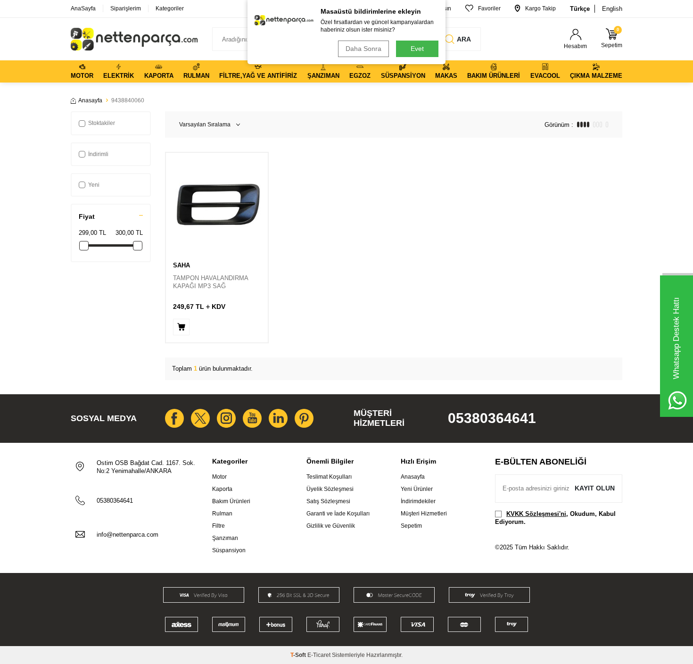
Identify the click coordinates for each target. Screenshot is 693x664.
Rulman (196, 75)
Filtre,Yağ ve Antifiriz (258, 75)
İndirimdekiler (418, 501)
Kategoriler (170, 8)
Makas (446, 75)
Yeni (93, 185)
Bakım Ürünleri (493, 75)
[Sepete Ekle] (181, 327)
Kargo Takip (540, 8)
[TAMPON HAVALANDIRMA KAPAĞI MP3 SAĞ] (217, 204)
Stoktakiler (101, 123)
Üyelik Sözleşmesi (330, 489)
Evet (417, 48)
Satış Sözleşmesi (328, 501)
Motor (82, 75)
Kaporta (158, 75)
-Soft (298, 655)
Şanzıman (323, 75)
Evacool (545, 75)
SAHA (181, 265)
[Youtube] (252, 418)
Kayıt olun (595, 488)
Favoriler (489, 8)
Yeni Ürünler (417, 489)
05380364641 (492, 418)
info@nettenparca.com (127, 534)
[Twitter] (200, 418)
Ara (464, 39)
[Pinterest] (304, 418)
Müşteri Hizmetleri (424, 513)
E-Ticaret (318, 655)
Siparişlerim (125, 8)
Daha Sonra (363, 48)
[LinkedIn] (278, 418)
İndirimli (98, 154)
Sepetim (411, 526)
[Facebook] (174, 418)
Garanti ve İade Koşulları (338, 513)
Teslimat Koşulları (329, 476)
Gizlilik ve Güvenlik (330, 526)
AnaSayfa (83, 8)
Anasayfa (90, 100)
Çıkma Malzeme (596, 75)
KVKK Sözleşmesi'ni (536, 513)
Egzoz (360, 75)
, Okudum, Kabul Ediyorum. (555, 517)
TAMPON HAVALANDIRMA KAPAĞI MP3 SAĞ (210, 282)
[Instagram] (226, 418)
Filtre (218, 526)
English (612, 8)
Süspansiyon (403, 75)
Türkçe (580, 8)
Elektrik (118, 75)
